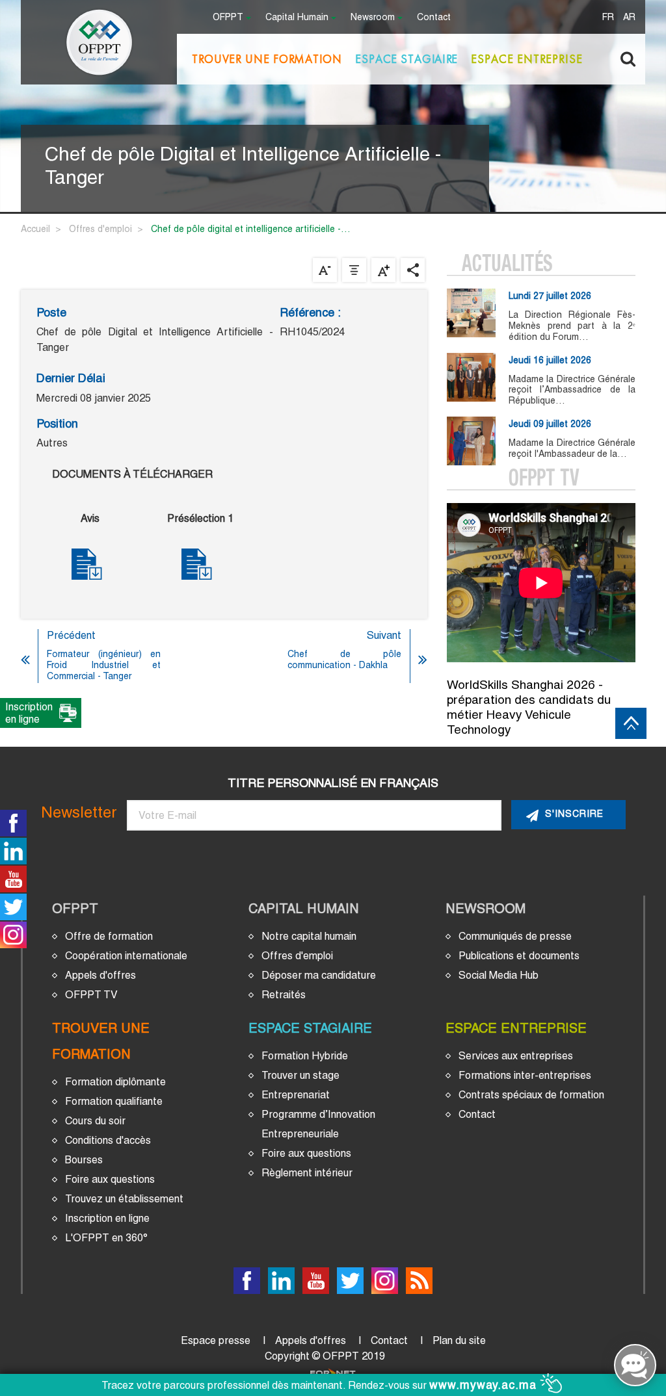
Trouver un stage (300, 1075)
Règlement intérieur (307, 1173)
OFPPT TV (91, 995)
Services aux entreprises (516, 1056)
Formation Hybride (304, 1056)
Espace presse (215, 1340)
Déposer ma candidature (318, 975)
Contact (434, 18)
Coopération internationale (126, 956)
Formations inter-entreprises (525, 1075)
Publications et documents (519, 956)
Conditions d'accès (108, 1140)
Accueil (35, 229)
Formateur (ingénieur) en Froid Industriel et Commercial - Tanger (104, 665)
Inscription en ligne (107, 1218)
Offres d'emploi (100, 229)
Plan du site (459, 1340)
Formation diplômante (115, 1082)
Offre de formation (109, 936)
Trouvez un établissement (124, 1199)
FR (608, 18)
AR (629, 18)
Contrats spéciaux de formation (531, 1095)
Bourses (84, 1160)
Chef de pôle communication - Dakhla (344, 659)
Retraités (283, 995)
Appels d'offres (100, 975)
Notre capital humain (308, 936)
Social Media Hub (499, 975)
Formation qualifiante (114, 1101)
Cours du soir (95, 1121)
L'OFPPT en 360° (106, 1238)
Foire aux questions (110, 1179)
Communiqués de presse (515, 936)
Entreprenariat (295, 1095)
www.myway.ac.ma (484, 1384)
